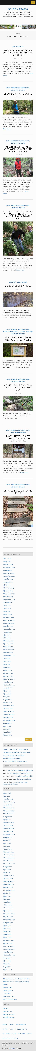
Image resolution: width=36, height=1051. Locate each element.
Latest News (19, 46)
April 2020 (8, 700)
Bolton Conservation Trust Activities (14, 331)
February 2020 (9, 705)
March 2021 (8, 670)
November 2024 (9, 576)
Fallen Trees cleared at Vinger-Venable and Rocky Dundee (18, 149)
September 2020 (9, 685)
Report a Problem (10, 1038)
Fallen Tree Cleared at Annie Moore (16, 749)
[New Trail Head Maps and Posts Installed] (18, 350)
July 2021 (7, 658)
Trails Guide (21, 1029)
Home (5, 1024)
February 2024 (9, 588)
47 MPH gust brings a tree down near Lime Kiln (18, 387)
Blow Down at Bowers (18, 93)
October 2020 (8, 682)
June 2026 (7, 558)
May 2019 (7, 729)
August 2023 (8, 602)
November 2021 (9, 650)
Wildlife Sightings (22, 282)
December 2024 (9, 573)
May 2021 (7, 664)
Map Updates (14, 334)
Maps (12, 1024)
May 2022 (7, 638)
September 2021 (9, 655)
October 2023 (8, 597)
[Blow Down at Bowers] (18, 107)
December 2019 (9, 711)
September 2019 (9, 720)
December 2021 (9, 647)
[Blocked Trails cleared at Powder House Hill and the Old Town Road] (18, 238)
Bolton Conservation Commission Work (17, 87)
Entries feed (8, 1011)
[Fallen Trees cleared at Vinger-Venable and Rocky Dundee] (18, 167)
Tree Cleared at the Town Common (15, 761)
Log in (6, 1008)
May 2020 (7, 697)
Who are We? (21, 1024)
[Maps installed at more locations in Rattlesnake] (18, 451)
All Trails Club (9, 1033)
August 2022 (8, 632)
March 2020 (8, 703)
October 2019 (8, 717)
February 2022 (9, 641)
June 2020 (7, 694)
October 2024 (8, 579)
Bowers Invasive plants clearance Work (17, 752)
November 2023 (9, 594)
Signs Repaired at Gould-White (14, 755)
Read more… (7, 129)
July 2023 (7, 605)
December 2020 (9, 679)
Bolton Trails (18, 9)
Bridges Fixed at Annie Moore (18, 491)
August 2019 (8, 723)
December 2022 (9, 620)
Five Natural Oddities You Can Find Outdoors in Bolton (18, 52)
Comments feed (9, 1014)
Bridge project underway (23, 779)
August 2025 (8, 570)
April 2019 (7, 732)
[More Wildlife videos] (18, 299)
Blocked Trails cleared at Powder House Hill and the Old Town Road (18, 215)
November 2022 (9, 623)
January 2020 (8, 708)
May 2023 (7, 611)
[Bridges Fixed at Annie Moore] (18, 511)
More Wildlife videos (18, 285)
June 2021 (7, 661)
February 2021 (8, 673)
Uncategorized (9, 996)
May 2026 (7, 561)
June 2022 (7, 635)
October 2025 (8, 564)
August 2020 (8, 688)
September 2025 (9, 567)
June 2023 (7, 608)
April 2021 (7, 667)
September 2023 (9, 600)
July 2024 (7, 585)
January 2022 (8, 644)
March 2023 (8, 614)
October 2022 (8, 626)
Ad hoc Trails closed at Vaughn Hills (20, 770)
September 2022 (9, 629)
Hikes (14, 46)
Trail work (22, 90)
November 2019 (9, 714)
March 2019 (8, 735)
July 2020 (7, 691)
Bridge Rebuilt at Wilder (12, 758)
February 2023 (9, 617)
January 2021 (8, 676)
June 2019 (7, 726)
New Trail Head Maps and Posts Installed (18, 338)
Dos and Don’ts (25, 1033)
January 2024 (8, 591)
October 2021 (8, 652)
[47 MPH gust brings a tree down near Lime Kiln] (18, 403)
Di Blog (12, 1048)
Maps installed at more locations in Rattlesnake (18, 438)
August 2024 (8, 582)
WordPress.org (9, 1017)
